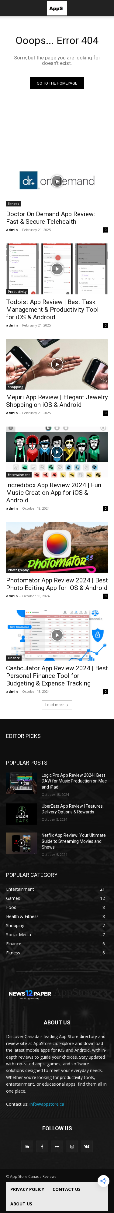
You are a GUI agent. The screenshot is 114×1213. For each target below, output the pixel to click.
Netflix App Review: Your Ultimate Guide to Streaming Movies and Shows (74, 841)
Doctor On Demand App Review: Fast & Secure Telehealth (50, 217)
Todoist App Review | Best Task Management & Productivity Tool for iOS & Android (52, 309)
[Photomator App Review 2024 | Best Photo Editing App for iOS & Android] (57, 547)
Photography (18, 570)
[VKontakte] (87, 1146)
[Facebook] (42, 1146)
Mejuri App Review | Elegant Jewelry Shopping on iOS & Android (57, 401)
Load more (54, 704)
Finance (14, 658)
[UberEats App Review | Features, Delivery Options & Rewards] (21, 814)
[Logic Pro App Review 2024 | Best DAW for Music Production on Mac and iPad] (21, 783)
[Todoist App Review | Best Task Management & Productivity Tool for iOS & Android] (57, 268)
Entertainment (19, 475)
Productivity (17, 292)
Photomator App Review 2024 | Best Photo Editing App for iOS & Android (57, 584)
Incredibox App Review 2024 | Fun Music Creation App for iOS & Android (53, 492)
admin (12, 229)
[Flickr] (57, 1146)
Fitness (13, 204)
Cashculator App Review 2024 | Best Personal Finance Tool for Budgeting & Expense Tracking (57, 676)
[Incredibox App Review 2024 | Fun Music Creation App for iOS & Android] (57, 452)
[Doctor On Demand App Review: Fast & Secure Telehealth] (57, 181)
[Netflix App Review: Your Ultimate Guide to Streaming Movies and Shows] (21, 843)
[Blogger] (27, 1146)
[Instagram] (72, 1146)
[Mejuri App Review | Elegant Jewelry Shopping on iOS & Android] (57, 364)
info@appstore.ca (46, 1104)
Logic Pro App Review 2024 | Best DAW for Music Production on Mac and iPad (74, 781)
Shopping (15, 387)
